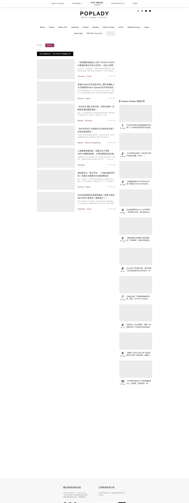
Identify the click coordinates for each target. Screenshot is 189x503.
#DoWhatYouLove (134, 27)
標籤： (40, 45)
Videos (146, 27)
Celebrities (75, 27)
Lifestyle (86, 27)
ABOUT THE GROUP (57, 3)
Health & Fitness (109, 27)
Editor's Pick (62, 27)
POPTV (121, 27)
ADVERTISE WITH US (118, 3)
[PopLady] (94, 14)
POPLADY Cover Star (94, 33)
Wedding (96, 27)
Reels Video (78, 33)
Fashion (51, 27)
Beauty (42, 27)
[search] (138, 11)
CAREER (135, 3)
